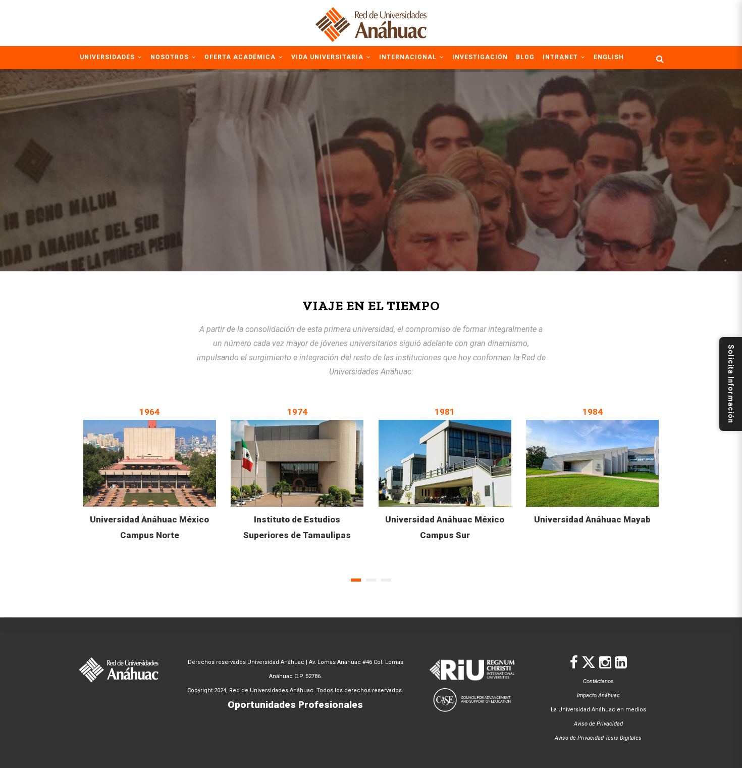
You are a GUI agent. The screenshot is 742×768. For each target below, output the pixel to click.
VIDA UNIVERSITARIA (328, 57)
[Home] (371, 23)
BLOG (525, 57)
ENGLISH (609, 57)
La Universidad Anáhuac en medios (598, 709)
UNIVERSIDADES (108, 57)
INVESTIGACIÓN (480, 57)
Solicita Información (731, 384)
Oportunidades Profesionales (295, 704)
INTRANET (561, 57)
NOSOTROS (170, 57)
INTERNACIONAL (409, 57)
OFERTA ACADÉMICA (241, 57)
